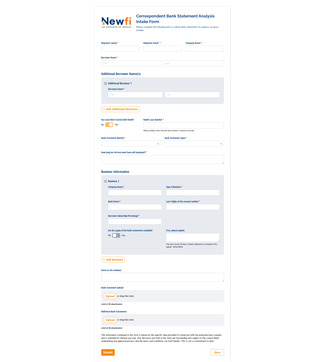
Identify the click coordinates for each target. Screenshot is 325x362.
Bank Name (118, 201)
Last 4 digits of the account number (187, 201)
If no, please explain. (176, 230)
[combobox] (130, 143)
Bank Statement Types (180, 138)
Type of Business (178, 186)
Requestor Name (113, 43)
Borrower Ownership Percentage (127, 215)
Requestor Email (155, 43)
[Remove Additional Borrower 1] (105, 83)
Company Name (198, 43)
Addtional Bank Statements (114, 311)
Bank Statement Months (117, 138)
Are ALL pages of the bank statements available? (130, 230)
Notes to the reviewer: (111, 270)
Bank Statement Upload (112, 287)
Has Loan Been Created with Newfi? (117, 119)
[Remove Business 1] (105, 181)
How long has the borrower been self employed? (128, 152)
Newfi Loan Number (157, 119)
